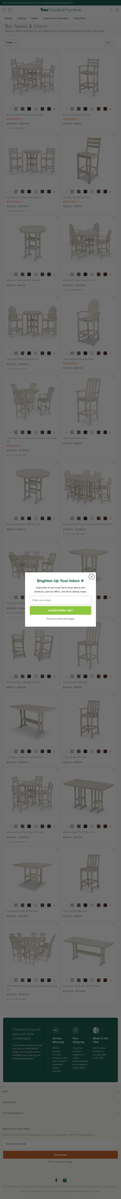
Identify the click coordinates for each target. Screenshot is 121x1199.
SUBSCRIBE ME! (60, 610)
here (71, 619)
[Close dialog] (91, 576)
